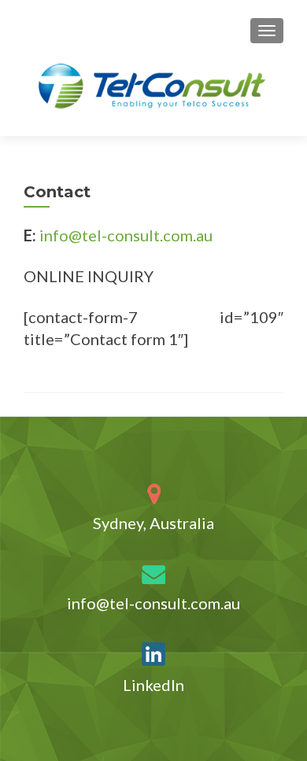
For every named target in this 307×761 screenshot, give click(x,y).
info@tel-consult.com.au (126, 235)
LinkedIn (153, 684)
